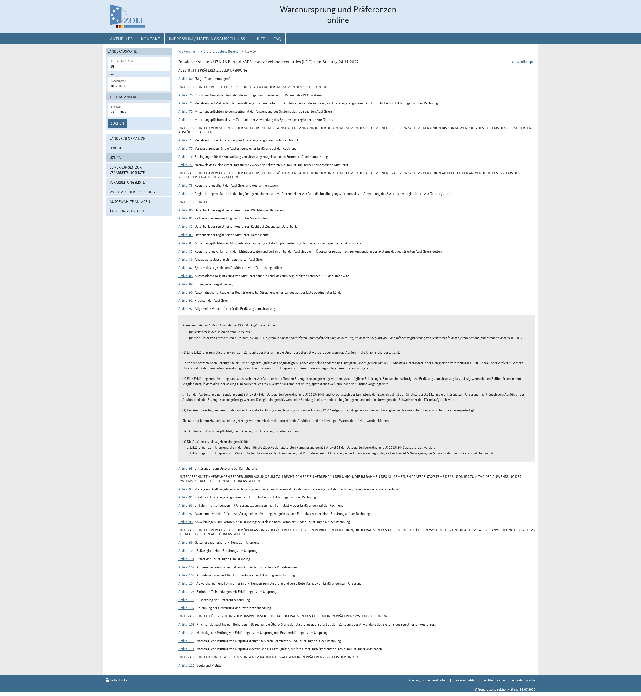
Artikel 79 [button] (185, 193)
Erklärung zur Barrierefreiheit (427, 679)
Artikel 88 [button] (185, 275)
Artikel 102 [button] (186, 566)
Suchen (117, 123)
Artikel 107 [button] (186, 607)
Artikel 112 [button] (186, 665)
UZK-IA (115, 157)
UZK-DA (116, 147)
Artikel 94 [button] (185, 488)
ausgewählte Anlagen (130, 201)
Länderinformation (128, 138)
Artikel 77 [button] (185, 164)
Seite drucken (119, 679)
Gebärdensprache (523, 679)
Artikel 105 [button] (186, 591)
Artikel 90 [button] (185, 292)
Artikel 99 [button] (185, 542)
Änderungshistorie (127, 210)
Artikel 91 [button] (185, 300)
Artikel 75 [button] (185, 148)
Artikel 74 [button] (185, 139)
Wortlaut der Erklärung (132, 191)
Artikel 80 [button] (185, 209)
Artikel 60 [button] (185, 78)
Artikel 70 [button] (185, 94)
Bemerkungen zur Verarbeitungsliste (127, 170)
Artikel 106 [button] (186, 599)
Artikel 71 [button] (185, 102)
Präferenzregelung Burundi (220, 51)
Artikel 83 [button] (185, 234)
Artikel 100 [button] (186, 550)
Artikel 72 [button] (185, 111)
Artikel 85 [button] (185, 251)
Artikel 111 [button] (186, 648)
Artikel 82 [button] (185, 226)
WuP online (186, 51)
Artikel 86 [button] (185, 259)
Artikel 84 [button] (185, 242)
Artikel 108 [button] (186, 624)
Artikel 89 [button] (185, 283)
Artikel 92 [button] (185, 308)
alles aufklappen (523, 61)
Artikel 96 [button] (185, 505)
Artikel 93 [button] (185, 468)
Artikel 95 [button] (185, 496)
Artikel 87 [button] (185, 267)
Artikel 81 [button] (185, 217)
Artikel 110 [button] (186, 640)
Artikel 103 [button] (186, 574)
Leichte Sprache (493, 679)
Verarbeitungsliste (127, 182)
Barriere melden (464, 679)
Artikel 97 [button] (185, 513)
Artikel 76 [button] (185, 156)
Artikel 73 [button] (185, 119)
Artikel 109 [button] (186, 632)
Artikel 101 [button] (186, 558)
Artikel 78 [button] (185, 185)
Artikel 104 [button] (186, 583)
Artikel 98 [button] (185, 521)
